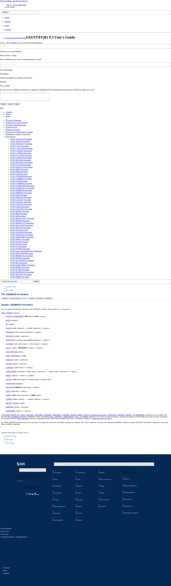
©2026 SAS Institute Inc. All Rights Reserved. (14, 537)
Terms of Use (5, 531)
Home (7, 18)
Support (7, 22)
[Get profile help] (20, 5)
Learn (7, 26)
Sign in (9, 5)
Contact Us (7, 568)
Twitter (30, 494)
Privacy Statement (6, 528)
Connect (8, 30)
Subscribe (6, 573)
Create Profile (10, 7)
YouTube (35, 494)
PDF (1, 108)
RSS (38, 494)
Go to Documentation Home (15, 38)
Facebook (27, 494)
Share (5, 570)
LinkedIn (33, 494)
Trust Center (5, 534)
